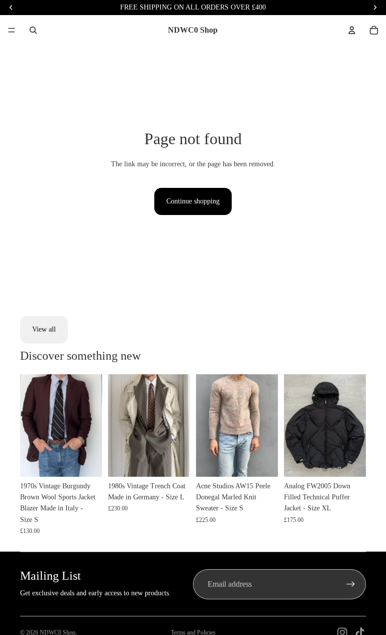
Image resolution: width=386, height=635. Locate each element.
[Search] (33, 30)
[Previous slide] (31, 425)
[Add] (86, 461)
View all (44, 329)
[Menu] (11, 30)
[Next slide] (91, 425)
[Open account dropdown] (352, 30)
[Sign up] (350, 584)
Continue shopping (193, 201)
